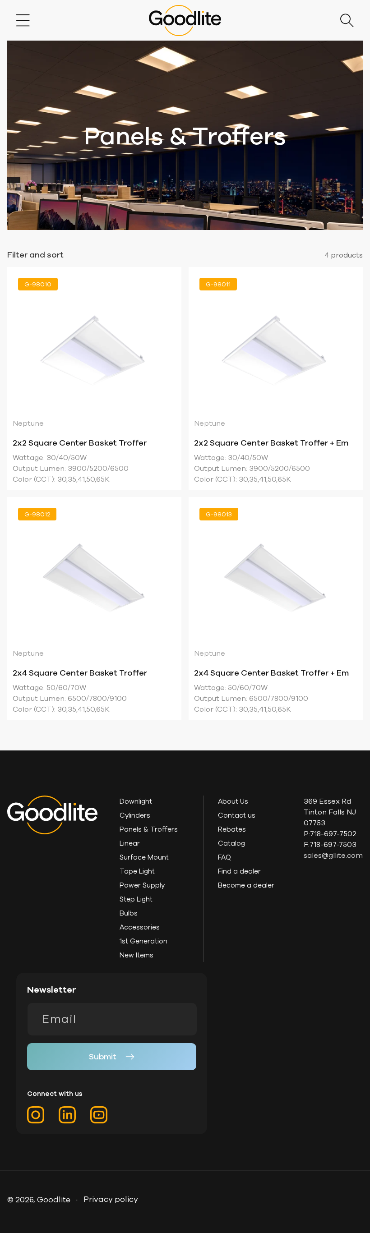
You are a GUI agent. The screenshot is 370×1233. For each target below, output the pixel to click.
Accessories (140, 927)
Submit (102, 1056)
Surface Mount (144, 857)
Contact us (236, 815)
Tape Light (137, 871)
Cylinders (135, 815)
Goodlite (53, 1199)
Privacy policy (110, 1199)
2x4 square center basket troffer (80, 672)
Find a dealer (239, 871)
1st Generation (143, 941)
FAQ (224, 857)
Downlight (136, 801)
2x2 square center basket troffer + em (271, 442)
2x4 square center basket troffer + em (271, 672)
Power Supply (142, 885)
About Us (233, 801)
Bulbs (129, 913)
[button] (23, 20)
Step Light (136, 899)
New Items (136, 955)
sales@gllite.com (333, 855)
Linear (130, 843)
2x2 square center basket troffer (80, 442)
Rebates (232, 829)
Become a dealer (246, 885)
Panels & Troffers (149, 829)
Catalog (231, 843)
